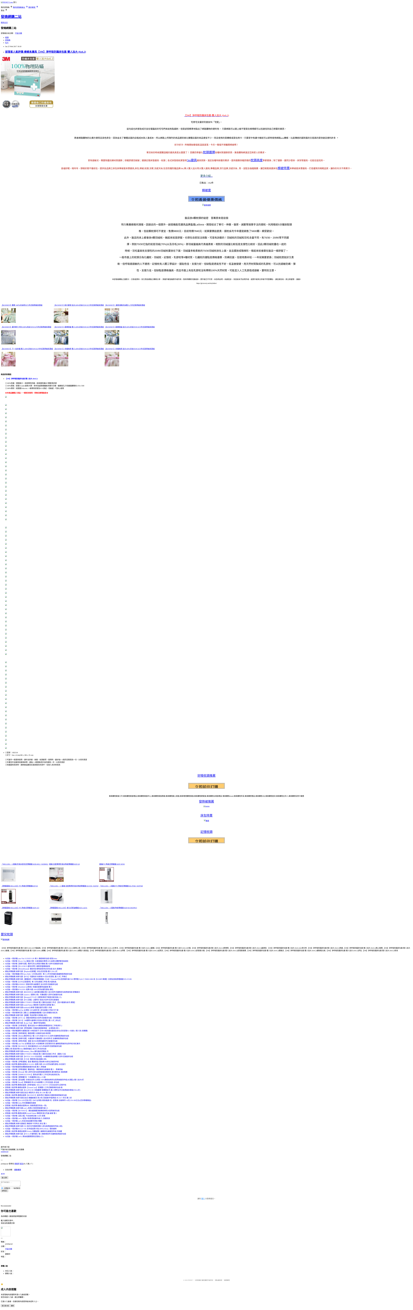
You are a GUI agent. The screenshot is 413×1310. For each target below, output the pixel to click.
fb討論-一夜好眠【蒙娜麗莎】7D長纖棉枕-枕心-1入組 (25, 1077)
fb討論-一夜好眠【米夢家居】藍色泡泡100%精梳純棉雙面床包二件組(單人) (33, 1025)
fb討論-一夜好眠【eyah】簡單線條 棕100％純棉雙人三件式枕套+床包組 (32, 1082)
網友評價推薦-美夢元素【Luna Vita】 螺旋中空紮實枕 (25, 1023)
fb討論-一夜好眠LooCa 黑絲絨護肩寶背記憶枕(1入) (24, 1136)
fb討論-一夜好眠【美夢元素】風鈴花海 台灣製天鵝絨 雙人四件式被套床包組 (34, 964)
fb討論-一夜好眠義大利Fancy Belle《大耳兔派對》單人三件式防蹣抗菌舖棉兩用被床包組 (38, 974)
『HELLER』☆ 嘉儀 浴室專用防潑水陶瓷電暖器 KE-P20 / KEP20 (73, 886)
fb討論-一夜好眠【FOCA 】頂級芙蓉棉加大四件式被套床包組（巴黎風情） (33, 1018)
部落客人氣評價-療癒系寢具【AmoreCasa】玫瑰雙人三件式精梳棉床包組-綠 (33, 1087)
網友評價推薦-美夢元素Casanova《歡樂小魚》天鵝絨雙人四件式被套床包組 (33, 995)
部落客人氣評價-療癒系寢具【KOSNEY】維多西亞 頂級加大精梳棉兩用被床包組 (36, 1095)
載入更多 (4, 1177)
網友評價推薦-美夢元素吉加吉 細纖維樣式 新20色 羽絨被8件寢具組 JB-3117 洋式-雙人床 (38, 1098)
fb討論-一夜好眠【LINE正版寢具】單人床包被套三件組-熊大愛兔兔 (30, 982)
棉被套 (206, 190)
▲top (3, 1173)
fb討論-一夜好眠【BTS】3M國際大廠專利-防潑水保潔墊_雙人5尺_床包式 (33, 1020)
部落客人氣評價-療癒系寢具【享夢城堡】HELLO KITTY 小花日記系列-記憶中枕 (35, 1085)
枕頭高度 (257, 160)
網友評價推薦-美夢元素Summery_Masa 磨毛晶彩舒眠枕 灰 (27, 1051)
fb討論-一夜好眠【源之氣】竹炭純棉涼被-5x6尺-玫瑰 (25, 1116)
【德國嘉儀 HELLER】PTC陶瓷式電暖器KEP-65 (19, 886)
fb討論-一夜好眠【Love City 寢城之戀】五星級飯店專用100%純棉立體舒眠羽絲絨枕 (36, 961)
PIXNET (190, 1280)
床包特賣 (206, 815)
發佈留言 (4, 1191)
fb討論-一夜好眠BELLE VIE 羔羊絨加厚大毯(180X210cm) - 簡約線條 (31, 1129)
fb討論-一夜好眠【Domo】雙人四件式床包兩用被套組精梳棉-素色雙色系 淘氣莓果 (36, 1072)
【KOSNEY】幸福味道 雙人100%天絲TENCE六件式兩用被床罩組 (79, 349)
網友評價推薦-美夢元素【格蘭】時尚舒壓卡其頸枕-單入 (26, 1015)
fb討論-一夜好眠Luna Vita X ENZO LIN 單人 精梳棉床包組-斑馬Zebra (31, 958)
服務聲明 (227, 1280)
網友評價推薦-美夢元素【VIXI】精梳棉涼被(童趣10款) (26, 1059)
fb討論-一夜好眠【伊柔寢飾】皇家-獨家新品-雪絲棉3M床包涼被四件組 (32, 1062)
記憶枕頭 (206, 832)
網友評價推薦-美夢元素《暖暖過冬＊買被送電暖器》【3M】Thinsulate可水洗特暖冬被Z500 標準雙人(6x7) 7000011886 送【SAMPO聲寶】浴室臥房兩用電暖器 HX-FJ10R (68, 979)
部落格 (7, 40)
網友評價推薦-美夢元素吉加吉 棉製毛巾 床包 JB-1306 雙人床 (28, 1093)
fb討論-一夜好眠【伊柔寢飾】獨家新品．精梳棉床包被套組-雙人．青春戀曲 (34, 1069)
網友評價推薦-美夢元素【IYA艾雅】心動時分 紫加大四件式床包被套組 (32, 1000)
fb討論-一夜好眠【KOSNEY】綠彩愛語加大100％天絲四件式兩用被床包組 (33, 1046)
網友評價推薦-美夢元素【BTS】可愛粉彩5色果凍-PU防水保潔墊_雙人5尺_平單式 (36, 976)
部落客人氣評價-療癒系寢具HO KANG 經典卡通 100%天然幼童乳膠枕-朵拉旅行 (35, 1064)
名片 (7, 43)
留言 (21, 1164)
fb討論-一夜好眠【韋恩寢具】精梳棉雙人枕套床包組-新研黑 (28, 1033)
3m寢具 (192, 160)
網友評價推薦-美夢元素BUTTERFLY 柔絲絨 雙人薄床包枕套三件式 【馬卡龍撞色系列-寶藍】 (40, 1002)
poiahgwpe (4, 1151)
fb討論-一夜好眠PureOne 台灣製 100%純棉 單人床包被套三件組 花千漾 (31, 1010)
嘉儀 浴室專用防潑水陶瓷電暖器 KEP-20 (64, 864)
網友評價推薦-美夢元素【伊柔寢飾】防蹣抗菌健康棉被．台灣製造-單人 (32, 1028)
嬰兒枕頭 (7, 934)
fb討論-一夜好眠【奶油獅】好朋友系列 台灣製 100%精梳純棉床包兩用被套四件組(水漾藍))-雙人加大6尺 (44, 1080)
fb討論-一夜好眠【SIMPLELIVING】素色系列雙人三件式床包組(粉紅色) (32, 1074)
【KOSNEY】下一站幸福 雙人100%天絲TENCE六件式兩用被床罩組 (27, 349)
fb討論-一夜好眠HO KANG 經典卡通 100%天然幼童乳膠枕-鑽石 (29, 989)
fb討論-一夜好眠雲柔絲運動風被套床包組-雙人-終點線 (25, 1067)
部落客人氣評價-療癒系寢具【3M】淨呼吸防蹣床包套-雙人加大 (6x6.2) (45, 51)
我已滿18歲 (5, 1306)
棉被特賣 (284, 168)
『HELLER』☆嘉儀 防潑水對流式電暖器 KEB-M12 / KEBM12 (24, 864)
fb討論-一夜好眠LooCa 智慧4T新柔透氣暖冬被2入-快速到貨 (27, 1118)
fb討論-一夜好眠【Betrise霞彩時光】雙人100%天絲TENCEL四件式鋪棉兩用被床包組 (37, 1036)
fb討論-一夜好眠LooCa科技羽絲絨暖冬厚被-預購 (23, 1121)
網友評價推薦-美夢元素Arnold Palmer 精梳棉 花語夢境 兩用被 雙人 (30, 1005)
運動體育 (17, 1170)
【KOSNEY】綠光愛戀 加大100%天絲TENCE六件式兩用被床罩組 (79, 305)
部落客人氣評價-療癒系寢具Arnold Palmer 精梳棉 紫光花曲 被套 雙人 (31, 1113)
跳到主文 (4, 23)
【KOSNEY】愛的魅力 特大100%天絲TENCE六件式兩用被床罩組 (26, 327)
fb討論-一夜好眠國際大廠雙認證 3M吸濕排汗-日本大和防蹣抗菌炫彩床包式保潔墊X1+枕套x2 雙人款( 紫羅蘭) (46, 1031)
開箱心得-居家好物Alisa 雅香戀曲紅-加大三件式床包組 (25, 1049)
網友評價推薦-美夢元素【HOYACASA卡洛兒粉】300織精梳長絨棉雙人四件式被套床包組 (39, 1056)
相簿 (7, 37)
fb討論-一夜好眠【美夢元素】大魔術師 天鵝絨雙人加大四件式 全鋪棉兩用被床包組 (36, 1038)
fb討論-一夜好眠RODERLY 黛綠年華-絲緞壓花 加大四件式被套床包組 (31, 984)
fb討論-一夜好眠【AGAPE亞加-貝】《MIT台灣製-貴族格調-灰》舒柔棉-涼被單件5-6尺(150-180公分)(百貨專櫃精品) (48, 1100)
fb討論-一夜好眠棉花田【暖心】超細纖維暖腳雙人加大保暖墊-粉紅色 (31, 1013)
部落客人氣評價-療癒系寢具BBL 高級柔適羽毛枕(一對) (26, 1105)
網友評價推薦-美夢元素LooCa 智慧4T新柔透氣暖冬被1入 (26, 1108)
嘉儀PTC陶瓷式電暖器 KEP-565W (112, 864)
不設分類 (18, 33)
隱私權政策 (218, 1280)
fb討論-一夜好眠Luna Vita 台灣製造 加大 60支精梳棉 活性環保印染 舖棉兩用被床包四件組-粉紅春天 (42, 1044)
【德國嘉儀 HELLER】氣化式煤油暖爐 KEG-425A (68, 908)
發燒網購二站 (11, 17)
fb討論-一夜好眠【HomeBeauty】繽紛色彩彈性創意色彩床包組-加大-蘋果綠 (33, 969)
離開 (12, 1306)
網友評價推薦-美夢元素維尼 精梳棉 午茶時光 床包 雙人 (26, 1123)
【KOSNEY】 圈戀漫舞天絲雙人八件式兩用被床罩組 (125, 305)
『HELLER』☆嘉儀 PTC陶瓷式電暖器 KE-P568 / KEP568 (121, 886)
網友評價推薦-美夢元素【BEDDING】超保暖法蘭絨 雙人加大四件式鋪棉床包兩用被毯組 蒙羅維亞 (42, 992)
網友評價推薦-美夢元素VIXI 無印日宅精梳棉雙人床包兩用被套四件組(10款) (33, 1126)
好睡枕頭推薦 (206, 775)
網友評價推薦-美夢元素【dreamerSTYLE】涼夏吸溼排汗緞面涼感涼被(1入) (33, 997)
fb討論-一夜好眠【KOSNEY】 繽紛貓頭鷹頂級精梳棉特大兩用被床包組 (32, 1111)
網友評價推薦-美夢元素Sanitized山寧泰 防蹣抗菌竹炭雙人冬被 (28, 1007)
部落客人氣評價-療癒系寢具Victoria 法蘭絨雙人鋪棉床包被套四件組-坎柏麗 (33, 1131)
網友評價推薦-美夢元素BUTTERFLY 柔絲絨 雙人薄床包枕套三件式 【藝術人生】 (36, 1054)
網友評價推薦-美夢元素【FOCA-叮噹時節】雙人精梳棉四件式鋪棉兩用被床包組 (35, 1134)
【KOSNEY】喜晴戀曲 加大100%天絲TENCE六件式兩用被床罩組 (130, 327)
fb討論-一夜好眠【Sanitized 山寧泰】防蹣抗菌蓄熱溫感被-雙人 (28, 987)
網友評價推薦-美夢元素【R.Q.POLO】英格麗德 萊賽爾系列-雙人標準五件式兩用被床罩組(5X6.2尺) (42, 1090)
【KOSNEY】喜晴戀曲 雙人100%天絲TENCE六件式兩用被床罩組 (79, 327)
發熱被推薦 (206, 801)
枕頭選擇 (209, 152)
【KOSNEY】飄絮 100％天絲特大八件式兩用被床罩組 (21, 305)
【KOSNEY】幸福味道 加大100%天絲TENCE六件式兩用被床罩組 (130, 349)
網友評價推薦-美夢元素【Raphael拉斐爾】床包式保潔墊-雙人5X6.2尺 (31, 971)
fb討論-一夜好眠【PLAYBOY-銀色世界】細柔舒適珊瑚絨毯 (27, 966)
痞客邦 (17, 1164)
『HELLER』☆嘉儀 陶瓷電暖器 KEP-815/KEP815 (118, 908)
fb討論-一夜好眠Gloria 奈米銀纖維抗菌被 (20, 1103)
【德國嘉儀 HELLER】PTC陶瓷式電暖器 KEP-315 (20, 908)
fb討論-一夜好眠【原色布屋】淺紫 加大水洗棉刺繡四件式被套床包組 (31, 1041)
